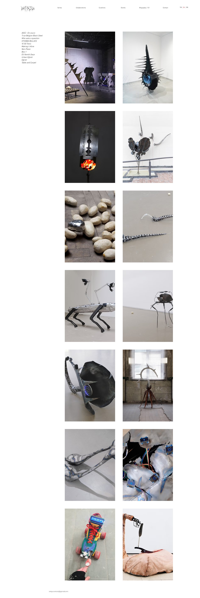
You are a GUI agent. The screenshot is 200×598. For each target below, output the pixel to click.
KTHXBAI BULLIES (29, 41)
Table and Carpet (29, 63)
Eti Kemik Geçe (28, 54)
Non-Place (26, 49)
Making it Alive (28, 46)
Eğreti (24, 60)
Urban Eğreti (27, 57)
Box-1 (24, 52)
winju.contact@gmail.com (58, 591)
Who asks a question (30, 38)
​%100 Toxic (26, 44)
